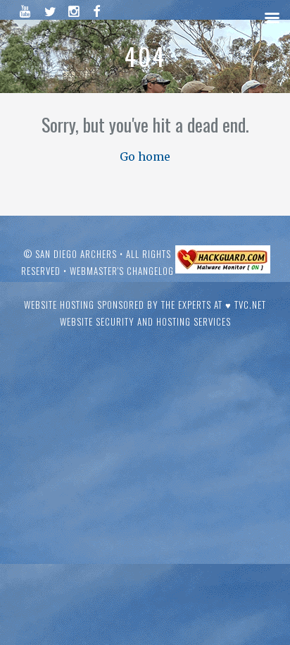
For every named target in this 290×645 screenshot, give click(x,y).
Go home (145, 156)
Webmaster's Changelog (122, 271)
